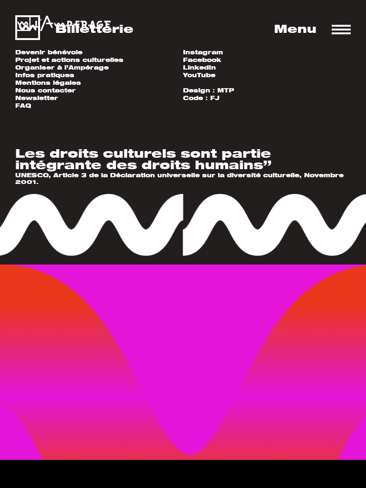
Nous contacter (45, 90)
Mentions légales (48, 82)
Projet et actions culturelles (69, 59)
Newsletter (36, 98)
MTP (225, 90)
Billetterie (94, 28)
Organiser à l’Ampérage (62, 67)
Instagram (203, 52)
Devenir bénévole (48, 52)
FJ (215, 98)
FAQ (23, 105)
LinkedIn (199, 67)
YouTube (199, 75)
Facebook (202, 59)
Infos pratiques (44, 75)
